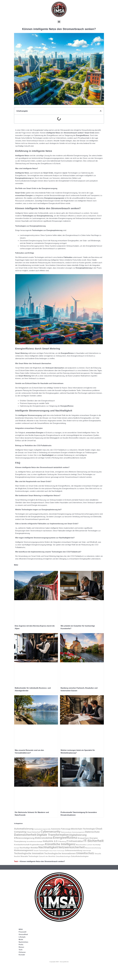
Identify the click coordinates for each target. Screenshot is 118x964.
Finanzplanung (20, 841)
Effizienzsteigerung (24, 838)
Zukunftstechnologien (79, 856)
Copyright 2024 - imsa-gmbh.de (59, 961)
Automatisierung (24, 828)
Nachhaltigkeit (48, 847)
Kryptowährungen (37, 845)
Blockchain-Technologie (83, 829)
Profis (21, 944)
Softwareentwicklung (73, 850)
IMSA (21, 929)
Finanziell (22, 932)
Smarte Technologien (41, 850)
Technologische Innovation (29, 853)
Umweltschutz (85, 853)
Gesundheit (23, 934)
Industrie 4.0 (50, 841)
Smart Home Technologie (57, 850)
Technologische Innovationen (60, 853)
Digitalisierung (78, 834)
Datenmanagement (78, 832)
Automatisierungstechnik (42, 829)
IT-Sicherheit (94, 841)
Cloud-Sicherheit (33, 832)
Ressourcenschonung (93, 848)
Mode (21, 939)
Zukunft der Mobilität (47, 856)
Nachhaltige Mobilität (29, 848)
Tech (16, 861)
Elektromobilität (44, 838)
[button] (59, 22)
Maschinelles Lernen (84, 845)
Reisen (21, 947)
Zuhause (22, 952)
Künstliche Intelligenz (60, 844)
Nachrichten (23, 942)
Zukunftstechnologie (63, 856)
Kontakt (22, 955)
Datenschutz (92, 831)
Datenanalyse (66, 832)
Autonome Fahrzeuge (61, 829)
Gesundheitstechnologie (34, 841)
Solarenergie (87, 850)
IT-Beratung (62, 841)
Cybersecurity (50, 831)
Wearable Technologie (29, 856)
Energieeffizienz (65, 837)
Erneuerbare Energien (88, 838)
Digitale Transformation (53, 834)
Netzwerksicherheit (71, 847)
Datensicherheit (25, 834)
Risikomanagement (23, 850)
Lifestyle (22, 937)
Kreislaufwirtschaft (21, 845)
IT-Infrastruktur (74, 841)
